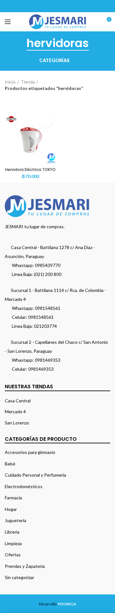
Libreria (12, 532)
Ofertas (13, 554)
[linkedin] (66, 6)
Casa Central (18, 400)
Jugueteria (15, 520)
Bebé (10, 463)
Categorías (54, 60)
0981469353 (47, 360)
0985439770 (47, 265)
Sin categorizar (19, 577)
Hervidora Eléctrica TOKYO (30, 169)
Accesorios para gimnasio (30, 452)
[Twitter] (50, 6)
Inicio (10, 82)
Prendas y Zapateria (25, 566)
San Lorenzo (17, 422)
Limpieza (13, 543)
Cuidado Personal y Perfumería (35, 475)
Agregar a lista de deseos (47, 121)
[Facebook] (42, 6)
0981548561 (47, 308)
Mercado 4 (15, 411)
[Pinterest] (58, 6)
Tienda (28, 82)
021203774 (45, 326)
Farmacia (13, 497)
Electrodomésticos (23, 486)
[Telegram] (74, 6)
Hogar (11, 509)
